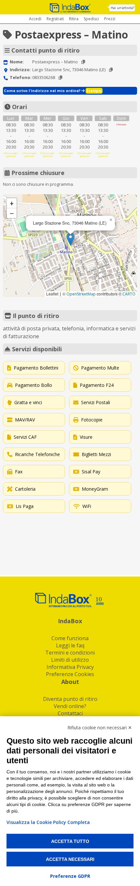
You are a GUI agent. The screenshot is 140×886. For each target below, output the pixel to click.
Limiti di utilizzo (70, 659)
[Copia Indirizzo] (111, 70)
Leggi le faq (70, 645)
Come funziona (70, 638)
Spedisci (91, 19)
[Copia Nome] (83, 62)
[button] (70, 239)
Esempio (94, 90)
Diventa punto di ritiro (70, 699)
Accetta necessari (70, 859)
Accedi (35, 19)
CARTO (128, 294)
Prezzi (109, 19)
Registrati (55, 19)
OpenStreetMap (81, 294)
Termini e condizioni (70, 652)
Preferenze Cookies (70, 674)
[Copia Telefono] (60, 77)
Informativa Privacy (70, 667)
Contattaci (70, 713)
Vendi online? (70, 706)
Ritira (73, 19)
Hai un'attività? (122, 8)
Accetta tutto (70, 841)
